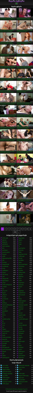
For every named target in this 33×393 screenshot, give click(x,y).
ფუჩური (20, 240)
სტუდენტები (5, 311)
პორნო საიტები (5, 377)
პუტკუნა (4, 345)
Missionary (20, 250)
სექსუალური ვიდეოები (23, 365)
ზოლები (20, 258)
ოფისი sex (4, 333)
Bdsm (3, 313)
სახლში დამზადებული (7, 304)
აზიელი (4, 272)
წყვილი (4, 292)
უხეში (19, 339)
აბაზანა (4, 355)
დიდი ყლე (21, 284)
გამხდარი (4, 294)
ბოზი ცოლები (21, 294)
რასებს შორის (21, 292)
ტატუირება (21, 290)
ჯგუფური (20, 337)
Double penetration (6, 337)
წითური (20, 286)
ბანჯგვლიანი (5, 278)
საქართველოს (5, 357)
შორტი (20, 298)
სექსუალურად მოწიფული (7, 258)
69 (19, 321)
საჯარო (20, 349)
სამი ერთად (5, 274)
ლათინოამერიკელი (23, 319)
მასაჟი (19, 345)
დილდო (4, 296)
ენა (3, 321)
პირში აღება (5, 238)
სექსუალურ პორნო (23, 381)
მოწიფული (21, 333)
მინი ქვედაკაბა (5, 347)
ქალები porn (5, 379)
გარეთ (3, 282)
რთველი (20, 353)
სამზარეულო (21, 351)
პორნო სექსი (21, 373)
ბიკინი (3, 335)
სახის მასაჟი (21, 266)
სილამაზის (21, 260)
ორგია (20, 335)
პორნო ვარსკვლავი (7, 284)
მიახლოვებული (22, 300)
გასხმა (3, 256)
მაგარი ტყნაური (16, 1)
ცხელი (20, 262)
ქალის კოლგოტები (6, 349)
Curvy (3, 325)
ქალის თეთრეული (23, 264)
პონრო (20, 383)
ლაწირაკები (21, 256)
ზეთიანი (20, 327)
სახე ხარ (20, 313)
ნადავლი (4, 254)
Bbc (19, 296)
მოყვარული (21, 282)
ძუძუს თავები (21, 341)
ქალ (19, 343)
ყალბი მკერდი (5, 341)
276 (15, 232)
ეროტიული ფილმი (23, 304)
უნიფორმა (4, 339)
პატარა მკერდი (6, 246)
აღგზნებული (5, 270)
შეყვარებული (5, 280)
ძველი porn (21, 377)
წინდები (4, 351)
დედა (3, 300)
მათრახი (4, 309)
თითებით (20, 270)
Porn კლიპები (5, 367)
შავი (3, 288)
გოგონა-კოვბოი (6, 252)
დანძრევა (4, 302)
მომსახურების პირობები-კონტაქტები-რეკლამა (17, 389)
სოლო (20, 278)
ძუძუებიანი (4, 242)
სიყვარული (21, 357)
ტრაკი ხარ (4, 290)
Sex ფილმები (21, 379)
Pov (19, 288)
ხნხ (19, 371)
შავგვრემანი (21, 238)
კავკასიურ (20, 309)
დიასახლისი (5, 298)
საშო (3, 260)
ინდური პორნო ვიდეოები (24, 375)
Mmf (19, 311)
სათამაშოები (5, 266)
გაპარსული (5, 250)
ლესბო (20, 280)
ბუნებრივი (20, 276)
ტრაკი (19, 242)
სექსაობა (4, 240)
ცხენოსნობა (5, 244)
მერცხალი (21, 306)
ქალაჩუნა (4, 343)
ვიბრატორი (5, 306)
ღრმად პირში (21, 272)
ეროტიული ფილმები (7, 373)
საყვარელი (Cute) (22, 254)
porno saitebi (5, 365)
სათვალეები (21, 331)
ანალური (20, 274)
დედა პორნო (21, 367)
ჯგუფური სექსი (21, 315)
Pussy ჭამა (21, 302)
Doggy (19, 244)
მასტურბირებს (5, 264)
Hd (19, 246)
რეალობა (20, 317)
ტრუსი (3, 268)
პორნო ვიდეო (5, 383)
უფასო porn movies (6, 371)
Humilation (20, 347)
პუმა (3, 353)
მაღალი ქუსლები (22, 325)
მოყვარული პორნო (7, 381)
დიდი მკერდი (21, 248)
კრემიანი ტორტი (6, 319)
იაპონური (4, 286)
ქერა (3, 248)
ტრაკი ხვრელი (5, 331)
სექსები (20, 369)
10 (27, 229)
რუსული (4, 329)
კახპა (3, 276)
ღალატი (20, 323)
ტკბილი (20, 268)
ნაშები (19, 252)
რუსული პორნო (6, 369)
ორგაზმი (20, 329)
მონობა (4, 315)
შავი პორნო (5, 375)
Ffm (3, 317)
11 (30, 229)
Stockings (4, 262)
